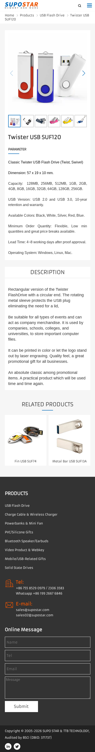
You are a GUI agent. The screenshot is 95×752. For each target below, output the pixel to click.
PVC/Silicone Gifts (19, 532)
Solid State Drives (19, 568)
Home (9, 15)
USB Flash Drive (52, 15)
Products (27, 15)
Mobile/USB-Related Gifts (25, 559)
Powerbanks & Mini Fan (24, 523)
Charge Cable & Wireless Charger (31, 514)
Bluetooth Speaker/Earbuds (26, 541)
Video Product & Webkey (24, 550)
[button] (83, 73)
